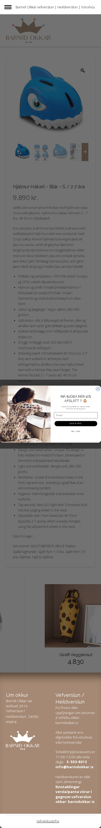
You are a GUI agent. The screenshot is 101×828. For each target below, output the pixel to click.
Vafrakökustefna (48, 821)
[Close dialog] (98, 389)
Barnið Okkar (26, 7)
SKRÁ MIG (76, 423)
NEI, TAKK (75, 431)
